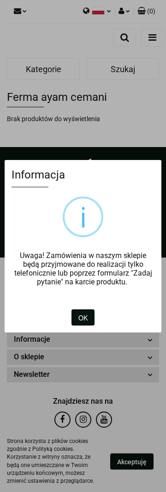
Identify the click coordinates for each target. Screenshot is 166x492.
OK (83, 317)
